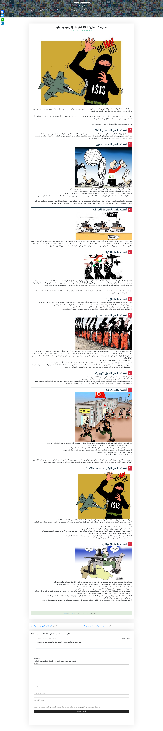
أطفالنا (83, 15)
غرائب (107, 15)
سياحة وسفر (117, 15)
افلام (45, 15)
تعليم (84, 10)
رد (38, 646)
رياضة (91, 15)
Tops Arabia (81, 2)
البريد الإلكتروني (39, 693)
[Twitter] (2, 15)
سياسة (107, 10)
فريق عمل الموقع (75, 30)
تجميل (53, 15)
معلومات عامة (35, 15)
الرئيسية (115, 10)
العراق (76, 613)
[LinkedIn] (2, 23)
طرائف (99, 15)
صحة (91, 10)
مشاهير (33, 10)
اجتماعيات (54, 10)
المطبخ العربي (63, 15)
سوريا (72, 613)
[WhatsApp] (2, 19)
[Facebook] (2, 12)
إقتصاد (99, 10)
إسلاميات (74, 15)
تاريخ (63, 10)
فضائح (69, 613)
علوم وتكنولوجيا (73, 10)
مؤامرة (65, 613)
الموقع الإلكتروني (39, 700)
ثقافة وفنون (43, 10)
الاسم (36, 686)
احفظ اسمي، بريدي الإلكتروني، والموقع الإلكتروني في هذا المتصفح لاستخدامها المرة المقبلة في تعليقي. (66, 707)
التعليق (36, 663)
